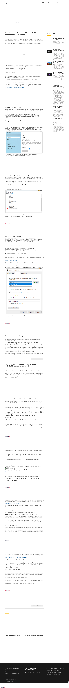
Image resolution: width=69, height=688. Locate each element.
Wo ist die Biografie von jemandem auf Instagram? (55, 668)
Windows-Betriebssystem (15, 27)
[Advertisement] (34, 14)
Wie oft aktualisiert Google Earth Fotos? (13, 503)
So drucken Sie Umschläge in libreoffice (53, 674)
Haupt (38, 2)
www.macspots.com (8, 674)
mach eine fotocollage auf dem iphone (12, 260)
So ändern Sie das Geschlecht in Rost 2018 (53, 672)
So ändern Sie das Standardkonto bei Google (13, 428)
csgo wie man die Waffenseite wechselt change (14, 87)
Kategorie (59, 2)
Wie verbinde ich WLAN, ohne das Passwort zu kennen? (16, 557)
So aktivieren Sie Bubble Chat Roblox (52, 670)
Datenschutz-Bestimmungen (48, 2)
